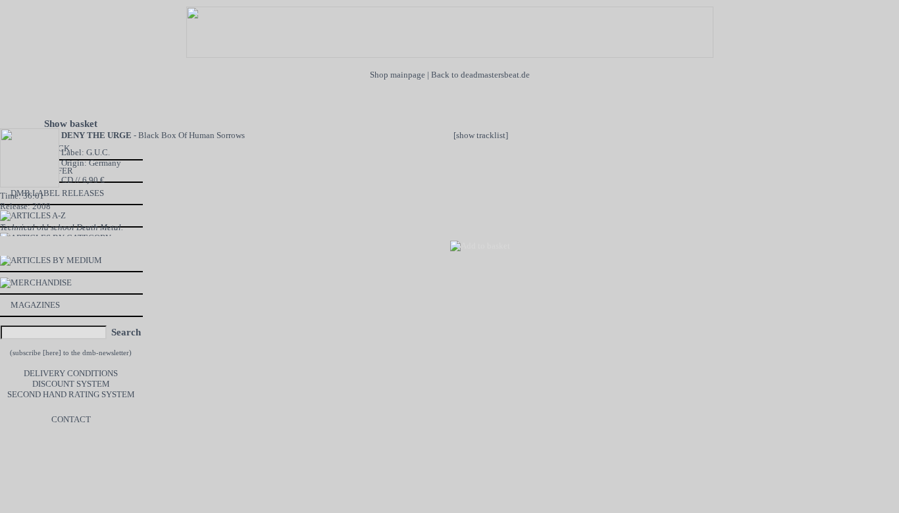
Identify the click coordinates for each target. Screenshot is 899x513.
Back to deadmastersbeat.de (480, 75)
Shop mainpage (397, 75)
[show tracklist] (480, 135)
